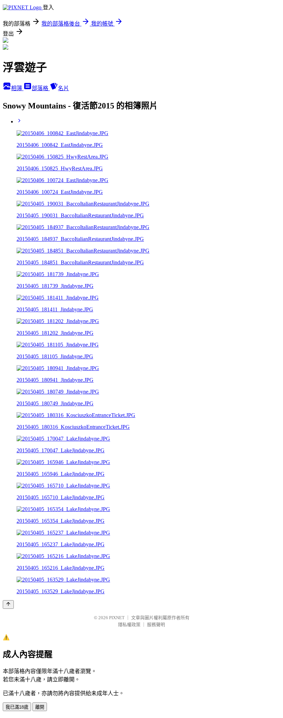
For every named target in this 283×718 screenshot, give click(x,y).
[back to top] (8, 604)
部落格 (41, 88)
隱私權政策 (129, 624)
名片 (63, 88)
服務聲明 (156, 624)
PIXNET (117, 617)
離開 (39, 707)
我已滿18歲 (17, 707)
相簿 (17, 88)
